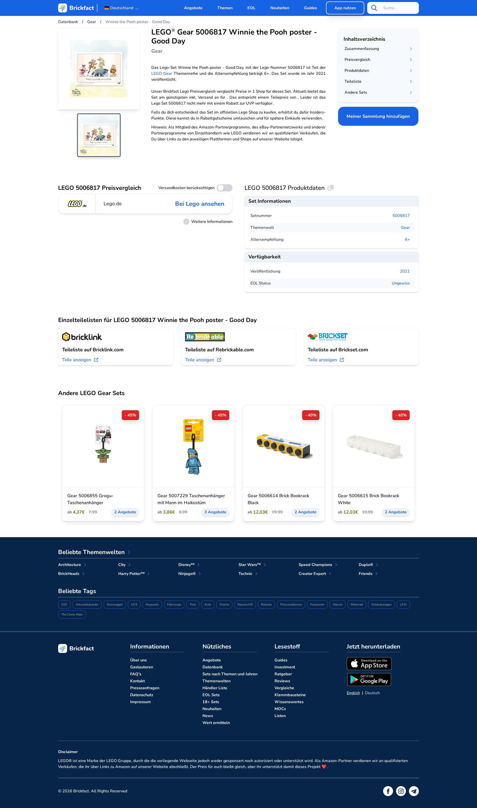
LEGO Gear (161, 73)
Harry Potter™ (131, 573)
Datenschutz (141, 695)
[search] (374, 8)
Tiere (193, 604)
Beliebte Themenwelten (91, 552)
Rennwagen (115, 604)
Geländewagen (381, 604)
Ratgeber (283, 674)
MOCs (280, 709)
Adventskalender (87, 604)
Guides (310, 8)
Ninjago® (187, 573)
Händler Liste (214, 688)
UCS (134, 604)
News (207, 716)
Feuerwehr (317, 604)
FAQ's (135, 674)
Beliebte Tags (77, 591)
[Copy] (331, 188)
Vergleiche (284, 688)
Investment (285, 667)
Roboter (266, 604)
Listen (280, 716)
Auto (207, 604)
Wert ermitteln (216, 723)
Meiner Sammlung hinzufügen (378, 116)
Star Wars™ (249, 564)
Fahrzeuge (174, 604)
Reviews (282, 681)
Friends (365, 573)
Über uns (138, 660)
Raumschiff (245, 604)
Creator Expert (312, 573)
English (353, 693)
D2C (64, 604)
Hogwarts (152, 604)
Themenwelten (216, 681)
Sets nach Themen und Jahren (229, 674)
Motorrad (357, 604)
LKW (403, 604)
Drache (224, 604)
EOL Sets (211, 695)
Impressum (140, 702)
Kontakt (137, 681)
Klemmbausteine (290, 695)
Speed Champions (315, 564)
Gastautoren (141, 667)
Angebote (193, 8)
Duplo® (366, 564)
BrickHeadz (69, 573)
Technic (245, 573)
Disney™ (186, 564)
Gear (405, 227)
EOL (251, 8)
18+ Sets (210, 702)
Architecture (69, 564)
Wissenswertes (289, 702)
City (121, 564)
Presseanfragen (144, 688)
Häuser (337, 604)
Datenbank (212, 667)
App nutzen (345, 8)
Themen (225, 8)
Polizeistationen (291, 604)
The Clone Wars (72, 614)
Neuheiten (279, 8)
